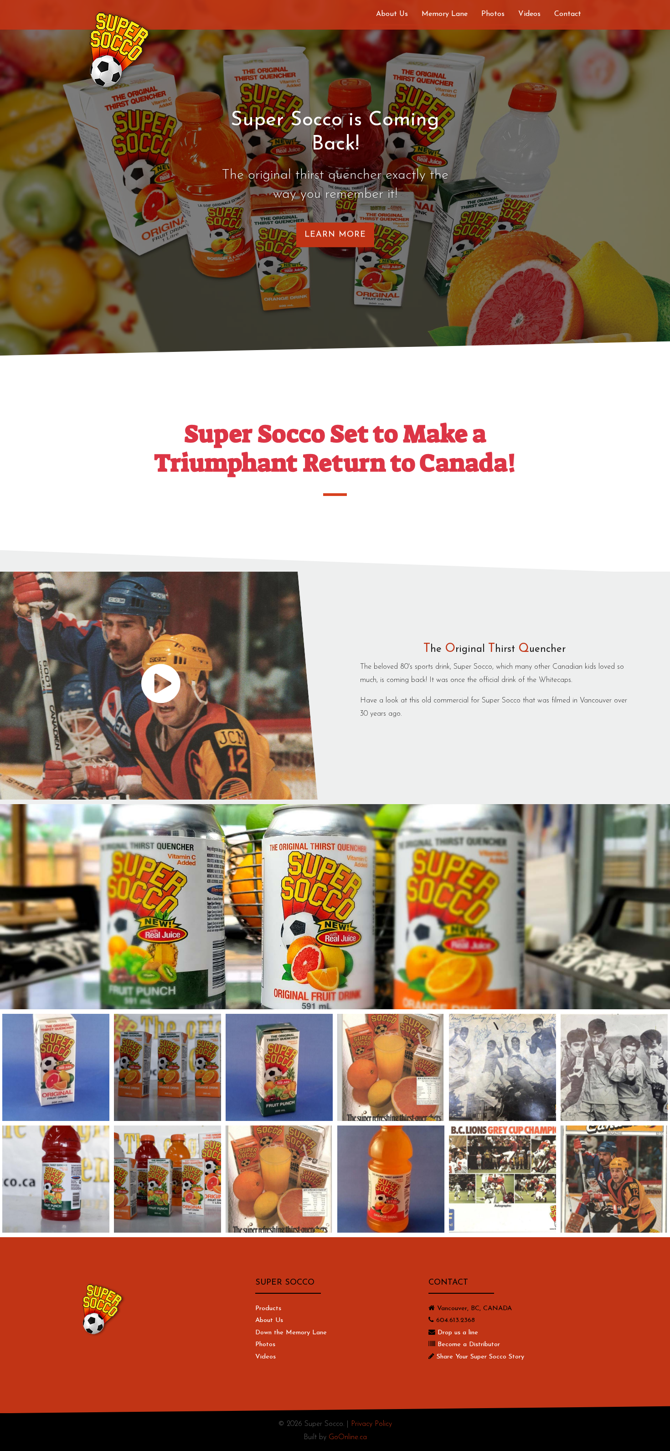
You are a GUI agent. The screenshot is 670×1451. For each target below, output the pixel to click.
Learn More (335, 235)
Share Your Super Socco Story (480, 1356)
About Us (392, 14)
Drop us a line (458, 1332)
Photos (493, 14)
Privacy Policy (371, 1424)
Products (268, 1308)
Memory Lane (445, 14)
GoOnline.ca (348, 1437)
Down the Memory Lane (291, 1332)
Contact (567, 14)
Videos (529, 14)
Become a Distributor (469, 1344)
